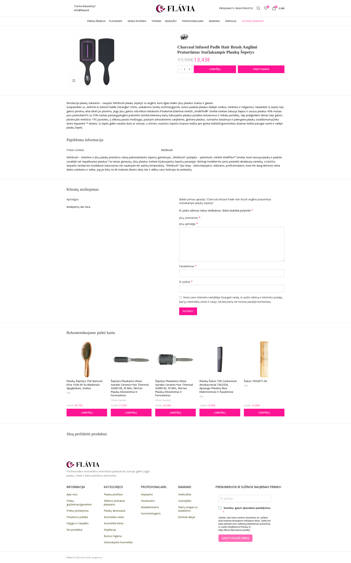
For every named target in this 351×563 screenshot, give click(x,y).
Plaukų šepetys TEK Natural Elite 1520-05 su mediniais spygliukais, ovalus (84, 384)
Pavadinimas (188, 266)
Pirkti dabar (261, 69)
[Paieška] (258, 8)
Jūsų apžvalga (188, 224)
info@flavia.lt (81, 10)
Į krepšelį (215, 69)
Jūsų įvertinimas (189, 217)
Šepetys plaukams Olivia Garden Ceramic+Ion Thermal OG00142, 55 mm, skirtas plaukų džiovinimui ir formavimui (174, 388)
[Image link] (83, 464)
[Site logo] (175, 8)
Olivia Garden (118, 400)
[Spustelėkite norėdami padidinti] (73, 80)
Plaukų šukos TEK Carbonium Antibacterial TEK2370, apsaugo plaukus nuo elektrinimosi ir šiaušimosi (218, 386)
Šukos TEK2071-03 (255, 381)
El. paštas (186, 282)
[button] (87, 412)
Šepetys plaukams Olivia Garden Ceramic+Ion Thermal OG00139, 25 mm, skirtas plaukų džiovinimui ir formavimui (130, 388)
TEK (69, 392)
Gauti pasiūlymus (235, 538)
